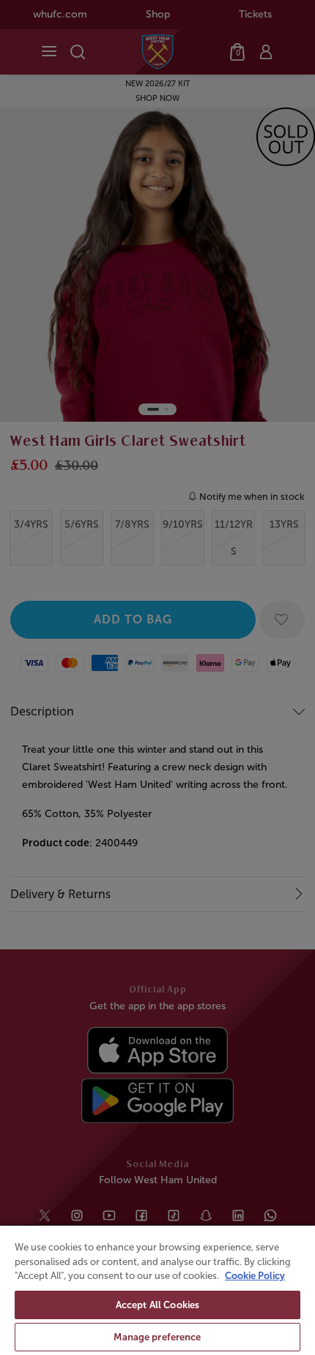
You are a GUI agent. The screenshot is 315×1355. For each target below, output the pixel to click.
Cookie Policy (255, 1275)
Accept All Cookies (157, 1304)
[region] (157, 1289)
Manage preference (157, 1337)
